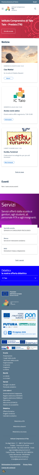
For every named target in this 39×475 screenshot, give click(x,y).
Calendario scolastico (9, 416)
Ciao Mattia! (9, 69)
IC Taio (4, 278)
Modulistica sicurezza (19, 432)
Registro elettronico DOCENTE (13, 396)
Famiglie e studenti (9, 385)
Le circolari (6, 378)
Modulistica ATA (19, 421)
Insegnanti (6, 367)
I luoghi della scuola (9, 358)
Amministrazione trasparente (12, 393)
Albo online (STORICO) (10, 402)
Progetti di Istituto (9, 413)
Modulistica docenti (19, 426)
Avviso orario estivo (12, 110)
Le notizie (6, 376)
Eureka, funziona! (11, 151)
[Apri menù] (3, 8)
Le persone (6, 365)
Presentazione (7, 356)
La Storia (6, 369)
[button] (19, 317)
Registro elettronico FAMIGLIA (12, 398)
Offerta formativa (8, 411)
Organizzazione (8, 362)
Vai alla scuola (8, 31)
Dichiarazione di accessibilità (11, 464)
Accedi (35, 2)
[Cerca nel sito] (35, 8)
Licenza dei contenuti (8, 467)
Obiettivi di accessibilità (10, 405)
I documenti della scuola (10, 360)
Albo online (6, 400)
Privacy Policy (27, 464)
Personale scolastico (9, 387)
